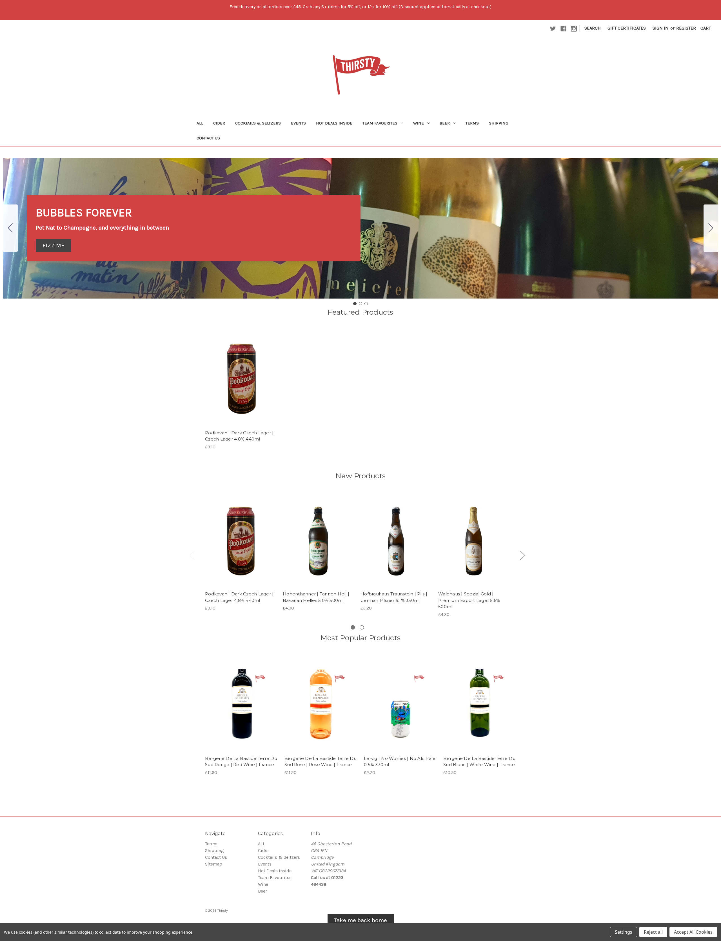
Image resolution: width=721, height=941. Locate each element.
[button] (53, 245)
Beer (445, 123)
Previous (192, 555)
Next (522, 555)
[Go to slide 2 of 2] (362, 627)
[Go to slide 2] (711, 228)
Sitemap (213, 864)
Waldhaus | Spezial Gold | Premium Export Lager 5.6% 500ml (469, 600)
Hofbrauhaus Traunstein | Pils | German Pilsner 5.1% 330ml (393, 597)
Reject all (653, 932)
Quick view (241, 373)
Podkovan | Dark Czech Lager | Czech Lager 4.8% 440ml (239, 436)
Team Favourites (379, 123)
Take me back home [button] (360, 920)
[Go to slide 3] (10, 228)
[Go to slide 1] (355, 303)
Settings (623, 932)
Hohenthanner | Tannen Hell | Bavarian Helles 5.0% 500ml (316, 597)
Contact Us (208, 138)
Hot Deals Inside (334, 123)
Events (298, 123)
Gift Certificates (626, 28)
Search (592, 28)
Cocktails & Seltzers (258, 123)
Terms (472, 123)
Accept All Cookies (693, 932)
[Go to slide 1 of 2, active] (353, 627)
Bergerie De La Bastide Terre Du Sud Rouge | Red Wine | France (241, 762)
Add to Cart (241, 384)
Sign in (661, 28)
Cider (219, 123)
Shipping (498, 123)
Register (686, 28)
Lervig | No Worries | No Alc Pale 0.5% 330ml (399, 762)
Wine (418, 123)
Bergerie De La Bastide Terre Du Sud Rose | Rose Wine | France (320, 762)
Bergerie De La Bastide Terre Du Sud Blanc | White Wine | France (479, 762)
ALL (200, 123)
